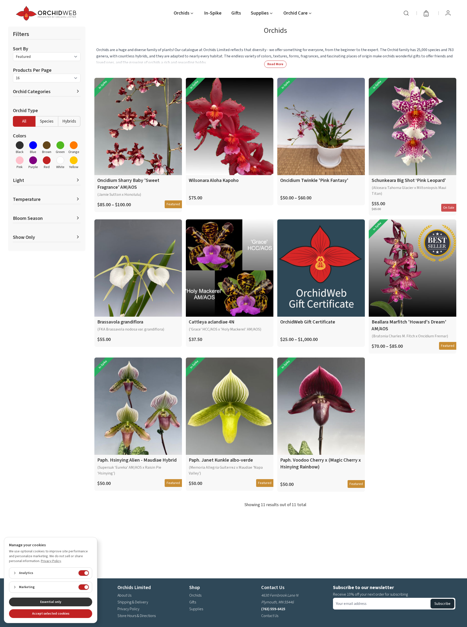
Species (47, 121)
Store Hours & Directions (136, 615)
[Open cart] (427, 13)
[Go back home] (47, 13)
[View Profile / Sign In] (448, 13)
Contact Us (269, 615)
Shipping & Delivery (132, 602)
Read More (275, 64)
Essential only (50, 602)
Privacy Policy (128, 609)
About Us (124, 595)
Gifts (236, 13)
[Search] (406, 13)
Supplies (196, 609)
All (24, 121)
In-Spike (213, 13)
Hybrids (69, 121)
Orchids (195, 595)
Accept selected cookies (50, 613)
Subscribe (442, 603)
